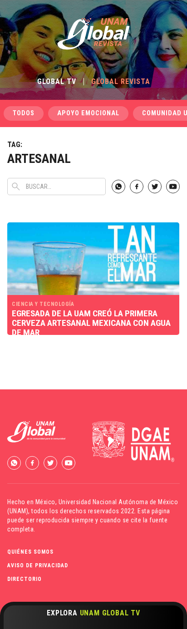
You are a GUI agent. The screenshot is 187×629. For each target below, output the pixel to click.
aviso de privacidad (37, 565)
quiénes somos (30, 552)
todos (23, 113)
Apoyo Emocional (88, 113)
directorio (24, 579)
